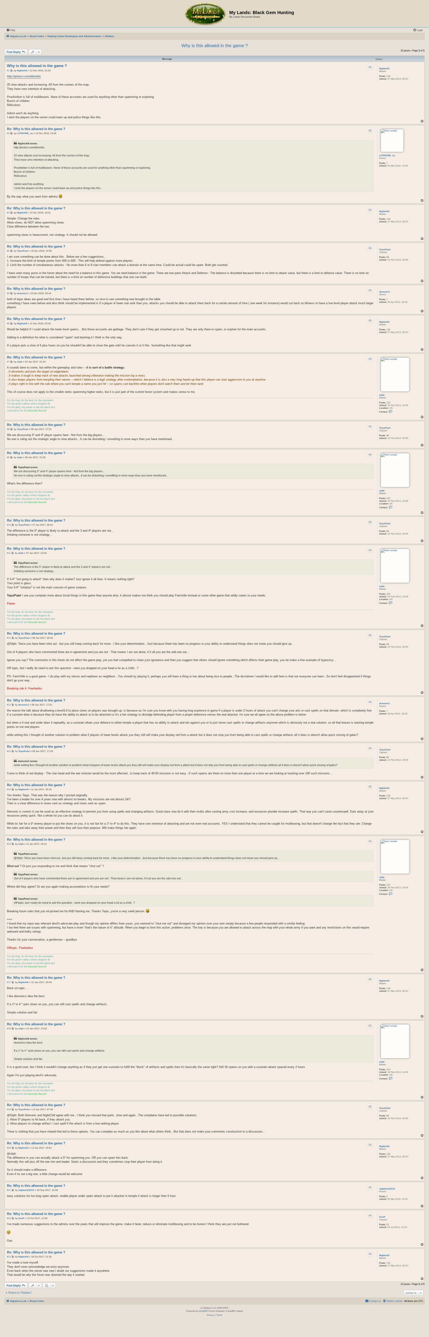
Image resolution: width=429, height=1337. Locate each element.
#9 (8, 457)
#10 (9, 525)
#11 (9, 553)
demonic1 (384, 292)
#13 (9, 704)
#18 (9, 1028)
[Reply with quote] (370, 66)
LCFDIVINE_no (387, 155)
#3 (8, 212)
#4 (8, 251)
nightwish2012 (387, 1189)
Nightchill (384, 68)
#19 (9, 1109)
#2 (8, 133)
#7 (8, 361)
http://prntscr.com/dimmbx (24, 76)
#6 (8, 323)
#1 (8, 70)
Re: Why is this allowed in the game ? (36, 129)
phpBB (202, 1311)
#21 (9, 1190)
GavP (382, 1217)
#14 (9, 751)
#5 (8, 293)
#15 (9, 789)
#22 (9, 1218)
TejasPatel (385, 249)
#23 (9, 1256)
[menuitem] (10, 30)
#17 (9, 982)
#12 (9, 638)
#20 (9, 1148)
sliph (382, 395)
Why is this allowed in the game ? (214, 45)
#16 (9, 844)
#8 (8, 429)
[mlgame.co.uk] (205, 13)
